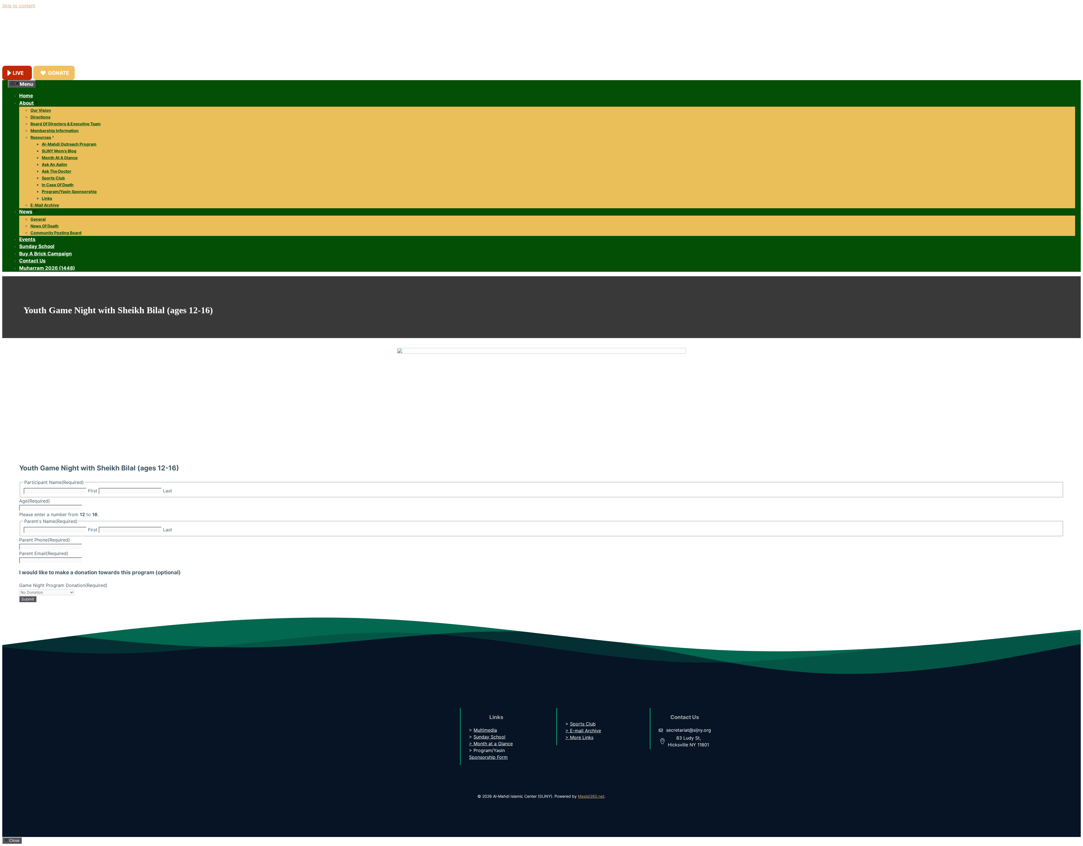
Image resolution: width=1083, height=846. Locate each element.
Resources (40, 137)
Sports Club (53, 178)
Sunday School (36, 246)
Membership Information (54, 130)
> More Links (579, 737)
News (25, 211)
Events (27, 239)
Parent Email (43, 553)
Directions (40, 117)
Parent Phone (44, 540)
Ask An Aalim (54, 164)
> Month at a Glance (491, 743)
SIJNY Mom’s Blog (59, 150)
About (26, 103)
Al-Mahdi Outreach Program (69, 144)
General (38, 219)
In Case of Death (58, 184)
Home (26, 95)
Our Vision (40, 110)
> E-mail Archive (583, 730)
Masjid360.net (591, 796)
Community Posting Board (56, 232)
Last (167, 491)
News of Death (44, 225)
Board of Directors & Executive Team (65, 123)
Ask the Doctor (56, 171)
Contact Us (32, 261)
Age (34, 501)
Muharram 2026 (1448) (47, 268)
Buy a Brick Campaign (45, 254)
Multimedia (485, 730)
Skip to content (18, 5)
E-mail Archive (44, 205)
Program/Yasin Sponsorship (69, 191)
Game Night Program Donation (63, 585)
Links (47, 198)
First (92, 491)
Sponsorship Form (488, 757)
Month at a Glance (60, 157)
